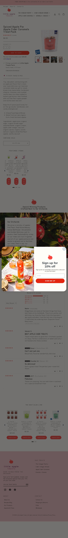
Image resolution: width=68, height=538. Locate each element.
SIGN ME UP (50, 281)
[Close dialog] (64, 248)
